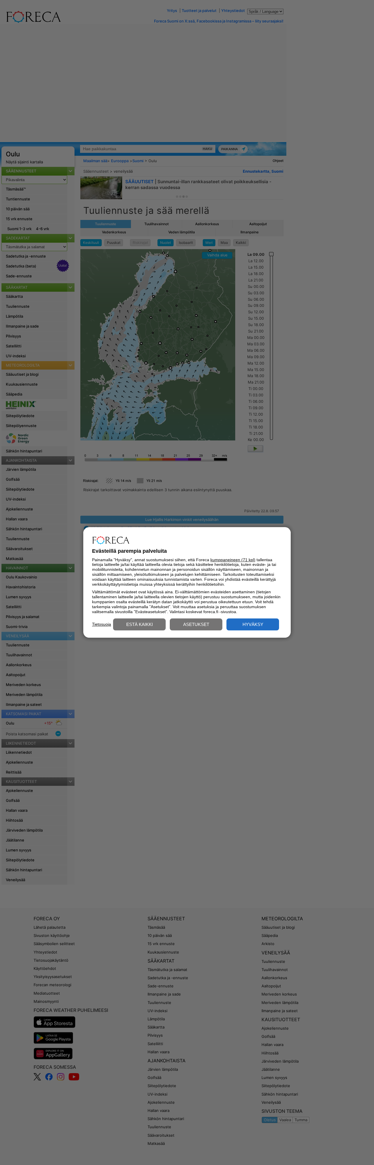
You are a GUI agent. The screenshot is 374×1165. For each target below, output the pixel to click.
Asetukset (196, 624)
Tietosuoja (101, 624)
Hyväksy (253, 624)
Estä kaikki (139, 624)
